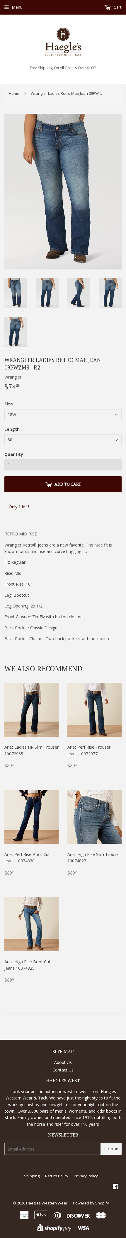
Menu (17, 7)
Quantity (13, 454)
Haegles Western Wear (46, 1203)
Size (8, 404)
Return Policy (56, 1176)
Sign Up (111, 1149)
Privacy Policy (86, 1176)
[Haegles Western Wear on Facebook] (116, 1187)
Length (12, 429)
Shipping (32, 1176)
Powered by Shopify (91, 1203)
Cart (117, 7)
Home (14, 93)
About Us (63, 1062)
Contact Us (63, 1070)
